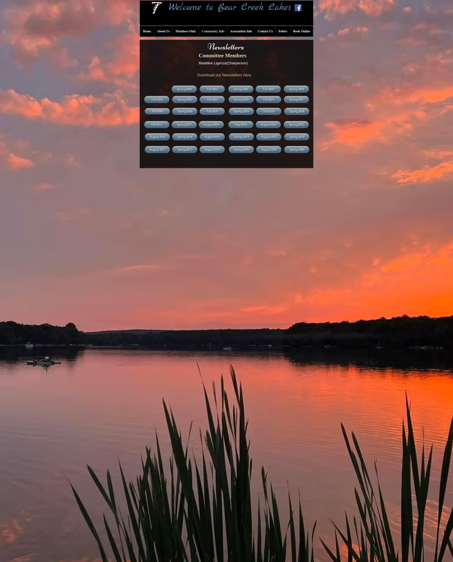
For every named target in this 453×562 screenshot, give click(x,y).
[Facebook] (298, 7)
